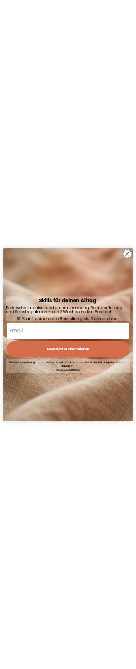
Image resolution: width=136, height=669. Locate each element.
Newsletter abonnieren (68, 349)
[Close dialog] (127, 253)
